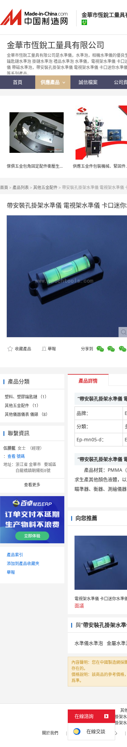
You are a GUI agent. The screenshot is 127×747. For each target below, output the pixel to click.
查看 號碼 (16, 456)
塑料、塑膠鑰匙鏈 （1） (27, 397)
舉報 (52, 349)
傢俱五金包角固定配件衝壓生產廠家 (39, 166)
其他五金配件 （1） (23, 405)
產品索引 (15, 555)
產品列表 (21, 187)
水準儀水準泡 (89, 643)
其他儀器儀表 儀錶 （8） (27, 414)
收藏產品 (22, 349)
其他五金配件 (45, 187)
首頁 (4, 187)
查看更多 (32, 485)
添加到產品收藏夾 (23, 563)
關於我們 (50, 733)
